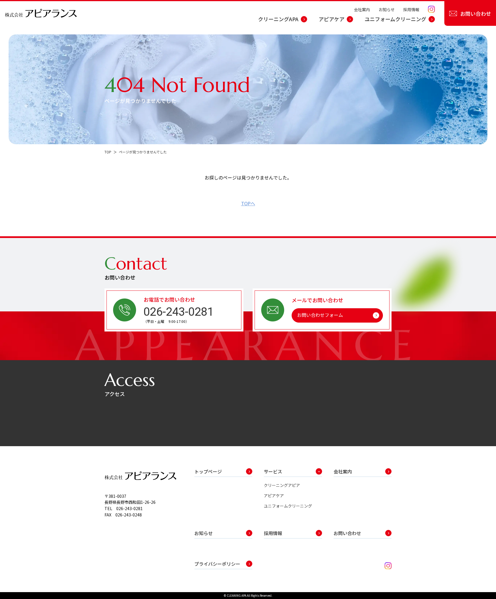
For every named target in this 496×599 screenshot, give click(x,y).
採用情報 (411, 9)
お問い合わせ (475, 13)
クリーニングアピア (282, 485)
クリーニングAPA (278, 19)
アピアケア (331, 19)
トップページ (208, 471)
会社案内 (362, 9)
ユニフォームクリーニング (395, 19)
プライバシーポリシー (217, 563)
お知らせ (387, 9)
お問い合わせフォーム (320, 314)
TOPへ (248, 203)
